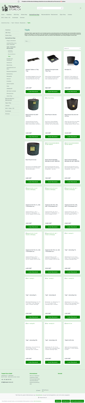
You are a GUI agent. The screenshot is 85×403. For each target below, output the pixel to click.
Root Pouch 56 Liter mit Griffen (71, 115)
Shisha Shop (8, 35)
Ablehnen (58, 401)
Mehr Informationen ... (38, 401)
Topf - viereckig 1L (31, 295)
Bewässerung (9, 73)
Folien (8, 86)
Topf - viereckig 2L (50, 295)
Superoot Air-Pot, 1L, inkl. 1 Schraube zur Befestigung (33, 205)
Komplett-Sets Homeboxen (10, 59)
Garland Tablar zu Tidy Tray (32, 70)
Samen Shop (9, 96)
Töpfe (9, 56)
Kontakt (60, 373)
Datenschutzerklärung (34, 382)
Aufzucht (9, 78)
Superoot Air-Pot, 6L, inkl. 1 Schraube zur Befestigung (52, 250)
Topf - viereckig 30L (31, 340)
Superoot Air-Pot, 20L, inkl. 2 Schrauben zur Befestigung (51, 205)
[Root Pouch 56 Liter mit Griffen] (72, 104)
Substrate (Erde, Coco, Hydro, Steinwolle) (12, 44)
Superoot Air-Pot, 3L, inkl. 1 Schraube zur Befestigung (33, 250)
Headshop (7, 30)
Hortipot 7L (68, 69)
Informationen (33, 373)
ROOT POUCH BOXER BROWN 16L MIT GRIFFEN (52, 160)
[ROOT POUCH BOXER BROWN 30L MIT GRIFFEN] (72, 149)
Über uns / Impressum (34, 375)
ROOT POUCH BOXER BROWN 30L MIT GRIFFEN (72, 160)
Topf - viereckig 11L (70, 250)
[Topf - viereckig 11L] (72, 239)
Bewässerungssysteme (12, 71)
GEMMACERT (9, 88)
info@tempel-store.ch (7, 382)
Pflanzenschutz (10, 93)
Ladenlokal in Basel (34, 377)
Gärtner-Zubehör (10, 83)
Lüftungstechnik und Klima (11, 68)
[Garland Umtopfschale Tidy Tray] (52, 58)
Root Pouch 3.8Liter (51, 114)
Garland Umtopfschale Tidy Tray (51, 70)
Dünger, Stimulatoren (11, 40)
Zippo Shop (8, 103)
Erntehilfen (9, 81)
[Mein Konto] (80, 8)
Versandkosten (39, 395)
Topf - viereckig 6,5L (51, 340)
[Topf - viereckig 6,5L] (52, 329)
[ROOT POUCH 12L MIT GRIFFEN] (33, 104)
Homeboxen (9, 62)
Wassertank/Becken (11, 54)
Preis (26, 41)
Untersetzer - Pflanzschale (10, 51)
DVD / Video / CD (9, 108)
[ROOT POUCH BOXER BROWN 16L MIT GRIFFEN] (52, 149)
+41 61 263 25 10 (6, 379)
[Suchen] (61, 8)
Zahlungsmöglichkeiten (35, 379)
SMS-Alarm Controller (11, 91)
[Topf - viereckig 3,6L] (72, 284)
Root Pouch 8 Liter (31, 159)
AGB (31, 384)
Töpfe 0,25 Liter (69, 340)
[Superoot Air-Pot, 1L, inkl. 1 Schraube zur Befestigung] (33, 194)
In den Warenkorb (33, 91)
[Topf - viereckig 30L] (33, 329)
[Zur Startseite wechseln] (11, 8)
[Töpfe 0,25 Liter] (72, 329)
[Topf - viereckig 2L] (52, 284)
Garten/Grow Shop (10, 38)
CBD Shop (7, 32)
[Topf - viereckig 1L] (33, 284)
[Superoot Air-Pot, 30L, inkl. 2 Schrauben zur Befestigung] (72, 194)
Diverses (7, 113)
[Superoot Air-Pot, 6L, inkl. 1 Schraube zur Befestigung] (52, 239)
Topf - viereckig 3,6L (71, 295)
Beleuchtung (9, 65)
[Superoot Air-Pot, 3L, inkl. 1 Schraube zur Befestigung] (33, 239)
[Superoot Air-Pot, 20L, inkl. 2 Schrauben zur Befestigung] (52, 194)
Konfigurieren (66, 401)
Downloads (8, 111)
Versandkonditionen (34, 380)
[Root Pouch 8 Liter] (33, 149)
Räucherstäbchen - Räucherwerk (10, 99)
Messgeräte (9, 76)
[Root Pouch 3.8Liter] (52, 104)
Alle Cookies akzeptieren (77, 401)
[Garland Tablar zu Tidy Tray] (33, 58)
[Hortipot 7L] (72, 58)
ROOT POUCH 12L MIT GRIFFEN (32, 115)
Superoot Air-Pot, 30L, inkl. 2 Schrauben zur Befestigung (71, 205)
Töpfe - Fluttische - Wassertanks (11, 47)
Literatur (7, 105)
